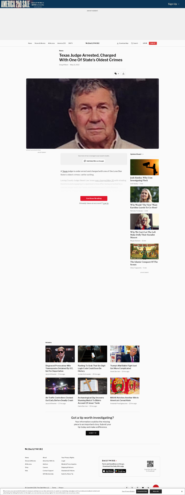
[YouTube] (143, 488)
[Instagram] (137, 488)
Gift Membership (48, 474)
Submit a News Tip (67, 474)
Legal (63, 461)
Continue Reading (94, 198)
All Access (51, 43)
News (30, 43)
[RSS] (148, 488)
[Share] (123, 73)
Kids (26, 470)
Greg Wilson (63, 65)
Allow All (156, 491)
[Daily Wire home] (92, 43)
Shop (26, 467)
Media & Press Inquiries (69, 464)
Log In (105, 203)
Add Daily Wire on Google (95, 161)
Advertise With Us (48, 461)
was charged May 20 (104, 180)
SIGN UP (152, 43)
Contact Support (48, 470)
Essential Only (142, 491)
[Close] (182, 491)
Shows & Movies (40, 43)
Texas (65, 171)
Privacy (61, 487)
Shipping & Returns (67, 467)
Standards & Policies (68, 470)
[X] (132, 488)
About (45, 457)
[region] (92, 491)
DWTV (70, 43)
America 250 (61, 43)
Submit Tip (93, 433)
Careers (45, 467)
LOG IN (145, 43)
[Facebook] (127, 488)
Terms (54, 487)
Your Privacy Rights (67, 457)
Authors (45, 464)
